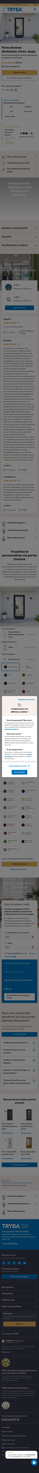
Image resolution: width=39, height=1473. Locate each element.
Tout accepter (19, 772)
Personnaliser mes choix (18, 766)
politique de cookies (11, 729)
